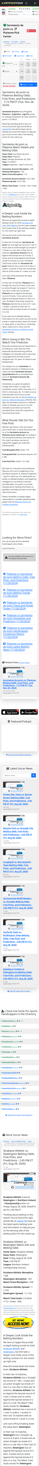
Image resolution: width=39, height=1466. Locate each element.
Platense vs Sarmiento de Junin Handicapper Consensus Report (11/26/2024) (18, 632)
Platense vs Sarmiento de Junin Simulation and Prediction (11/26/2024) (17, 618)
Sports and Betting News (18, 1141)
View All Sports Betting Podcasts (19, 755)
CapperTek (6, 41)
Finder (26, 52)
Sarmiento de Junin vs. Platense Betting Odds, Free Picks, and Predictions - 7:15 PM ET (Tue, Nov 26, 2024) (19, 684)
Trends (16, 52)
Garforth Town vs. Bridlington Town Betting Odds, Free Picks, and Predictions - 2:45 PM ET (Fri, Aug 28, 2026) (17, 938)
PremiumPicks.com (9, 1308)
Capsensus (20, 56)
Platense (13, 225)
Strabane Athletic (11, 1348)
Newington (8, 1351)
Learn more (23, 515)
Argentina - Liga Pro (11, 83)
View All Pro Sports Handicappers (20, 1115)
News (31, 56)
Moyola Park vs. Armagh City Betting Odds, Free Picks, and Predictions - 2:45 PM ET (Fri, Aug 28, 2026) (18, 833)
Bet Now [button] (32, 31)
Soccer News (24, 663)
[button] (35, 3)
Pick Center (14, 41)
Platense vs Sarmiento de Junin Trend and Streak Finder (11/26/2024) (18, 605)
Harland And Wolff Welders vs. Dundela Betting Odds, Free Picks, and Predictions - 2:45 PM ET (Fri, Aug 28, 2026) (18, 903)
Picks (8, 52)
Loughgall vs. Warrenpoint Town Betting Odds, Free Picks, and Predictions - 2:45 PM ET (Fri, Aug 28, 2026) (17, 867)
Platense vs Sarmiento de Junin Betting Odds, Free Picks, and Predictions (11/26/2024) (19, 578)
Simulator (8, 56)
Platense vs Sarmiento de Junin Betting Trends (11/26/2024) (17, 593)
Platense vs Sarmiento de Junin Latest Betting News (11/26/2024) (17, 646)
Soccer (30, 1141)
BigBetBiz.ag (13, 195)
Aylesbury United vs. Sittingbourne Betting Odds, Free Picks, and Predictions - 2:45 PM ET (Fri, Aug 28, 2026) (18, 974)
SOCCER (22, 41)
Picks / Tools (28, 84)
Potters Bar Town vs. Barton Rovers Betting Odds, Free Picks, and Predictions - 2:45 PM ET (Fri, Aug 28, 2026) (17, 799)
